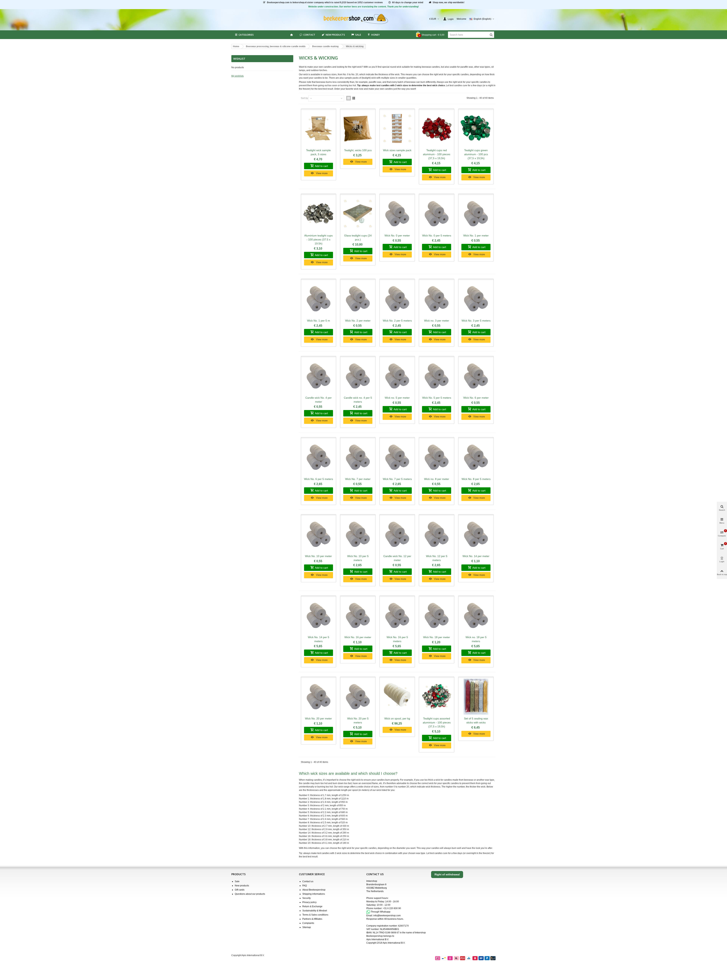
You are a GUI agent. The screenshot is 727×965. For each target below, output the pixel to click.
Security (306, 898)
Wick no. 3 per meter (436, 320)
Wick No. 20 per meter (318, 718)
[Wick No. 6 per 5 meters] (318, 457)
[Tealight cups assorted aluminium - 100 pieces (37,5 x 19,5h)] (436, 697)
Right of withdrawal (447, 874)
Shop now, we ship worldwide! (448, 2)
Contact (309, 34)
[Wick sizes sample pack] (397, 129)
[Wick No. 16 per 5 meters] (397, 616)
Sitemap (306, 927)
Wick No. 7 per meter (358, 479)
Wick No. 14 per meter (476, 556)
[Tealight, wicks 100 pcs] (358, 129)
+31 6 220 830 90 (392, 908)
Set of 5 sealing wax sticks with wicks (476, 720)
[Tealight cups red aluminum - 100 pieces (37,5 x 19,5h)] (436, 129)
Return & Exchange (312, 906)
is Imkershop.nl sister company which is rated (325, 2)
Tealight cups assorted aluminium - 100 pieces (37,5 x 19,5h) (437, 722)
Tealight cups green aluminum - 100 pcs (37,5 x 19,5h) (476, 154)
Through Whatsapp (380, 912)
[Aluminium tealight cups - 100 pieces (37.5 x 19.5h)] (318, 214)
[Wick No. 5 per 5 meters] (436, 376)
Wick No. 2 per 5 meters (397, 320)
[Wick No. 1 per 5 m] (318, 299)
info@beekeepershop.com (387, 915)
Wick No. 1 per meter (476, 235)
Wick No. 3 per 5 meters (476, 320)
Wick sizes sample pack (397, 150)
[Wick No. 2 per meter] (358, 299)
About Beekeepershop (313, 889)
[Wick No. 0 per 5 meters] (436, 214)
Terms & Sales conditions (315, 914)
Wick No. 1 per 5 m (318, 320)
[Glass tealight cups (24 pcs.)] (358, 214)
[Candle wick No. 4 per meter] (318, 376)
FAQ (304, 885)
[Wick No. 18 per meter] (436, 616)
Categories (246, 34)
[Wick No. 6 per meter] (476, 376)
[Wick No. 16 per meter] (358, 616)
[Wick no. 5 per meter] (397, 376)
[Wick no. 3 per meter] (436, 299)
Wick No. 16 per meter (357, 637)
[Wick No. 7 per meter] (358, 457)
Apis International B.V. (377, 939)
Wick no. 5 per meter (397, 397)
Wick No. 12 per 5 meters (436, 558)
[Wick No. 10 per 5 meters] (358, 534)
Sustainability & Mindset (314, 910)
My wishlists (237, 76)
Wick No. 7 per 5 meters (397, 479)
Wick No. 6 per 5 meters (318, 479)
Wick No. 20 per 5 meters (358, 720)
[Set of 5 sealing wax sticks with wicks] (476, 697)
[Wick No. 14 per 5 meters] (318, 616)
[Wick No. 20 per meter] (318, 697)
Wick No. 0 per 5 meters (436, 235)
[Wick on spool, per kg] (397, 697)
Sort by (304, 98)
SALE (358, 34)
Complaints (308, 923)
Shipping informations (313, 894)
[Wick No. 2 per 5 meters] (397, 299)
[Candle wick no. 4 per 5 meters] (358, 376)
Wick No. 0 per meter (397, 235)
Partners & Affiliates (312, 919)
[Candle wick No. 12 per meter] (397, 534)
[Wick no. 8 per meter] (436, 457)
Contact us (307, 881)
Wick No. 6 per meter (476, 397)
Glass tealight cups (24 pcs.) (358, 237)
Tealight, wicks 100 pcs (358, 150)
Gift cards (239, 889)
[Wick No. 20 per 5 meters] (358, 697)
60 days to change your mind (407, 2)
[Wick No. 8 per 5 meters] (476, 457)
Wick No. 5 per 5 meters (436, 397)
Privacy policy (309, 902)
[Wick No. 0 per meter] (397, 214)
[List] (353, 98)
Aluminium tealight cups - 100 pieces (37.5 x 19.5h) (318, 239)
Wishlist (239, 58)
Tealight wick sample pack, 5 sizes (318, 152)
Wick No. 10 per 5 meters (358, 558)
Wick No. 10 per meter (318, 556)
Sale (237, 881)
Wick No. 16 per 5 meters (397, 639)
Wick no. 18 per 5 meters (476, 639)
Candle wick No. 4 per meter (318, 399)
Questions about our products (250, 894)
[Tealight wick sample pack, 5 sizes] (318, 129)
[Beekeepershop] (364, 19)
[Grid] (348, 98)
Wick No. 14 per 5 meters (318, 639)
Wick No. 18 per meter (436, 637)
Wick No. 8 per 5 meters (476, 479)
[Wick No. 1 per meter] (476, 214)
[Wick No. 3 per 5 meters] (476, 299)
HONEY (375, 34)
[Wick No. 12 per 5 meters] (436, 534)
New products (335, 34)
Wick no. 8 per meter (436, 479)
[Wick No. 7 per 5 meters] (397, 457)
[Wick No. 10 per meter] (318, 534)
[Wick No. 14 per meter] (476, 534)
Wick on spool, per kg (397, 718)
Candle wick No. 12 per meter (397, 558)
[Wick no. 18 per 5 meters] (476, 616)
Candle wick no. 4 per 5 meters (358, 399)
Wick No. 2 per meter (358, 320)
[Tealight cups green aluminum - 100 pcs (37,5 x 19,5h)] (476, 129)
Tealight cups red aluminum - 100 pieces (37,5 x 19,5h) (436, 154)
